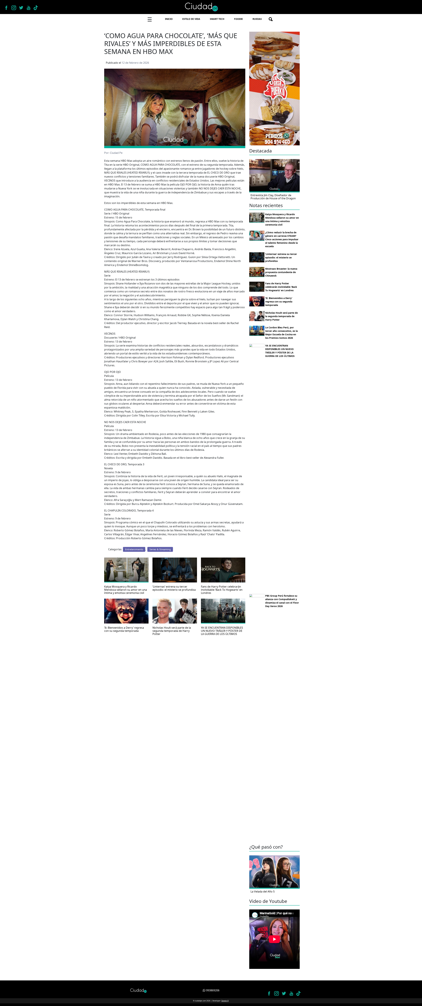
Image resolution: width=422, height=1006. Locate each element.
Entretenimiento (134, 549)
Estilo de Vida (191, 18)
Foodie (238, 18)
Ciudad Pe (116, 153)
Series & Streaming (160, 549)
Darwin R (224, 1001)
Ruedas (257, 18)
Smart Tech (217, 18)
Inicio (169, 18)
